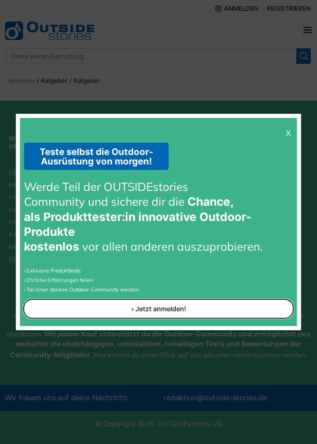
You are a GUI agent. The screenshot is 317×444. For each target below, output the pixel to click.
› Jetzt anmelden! (158, 309)
